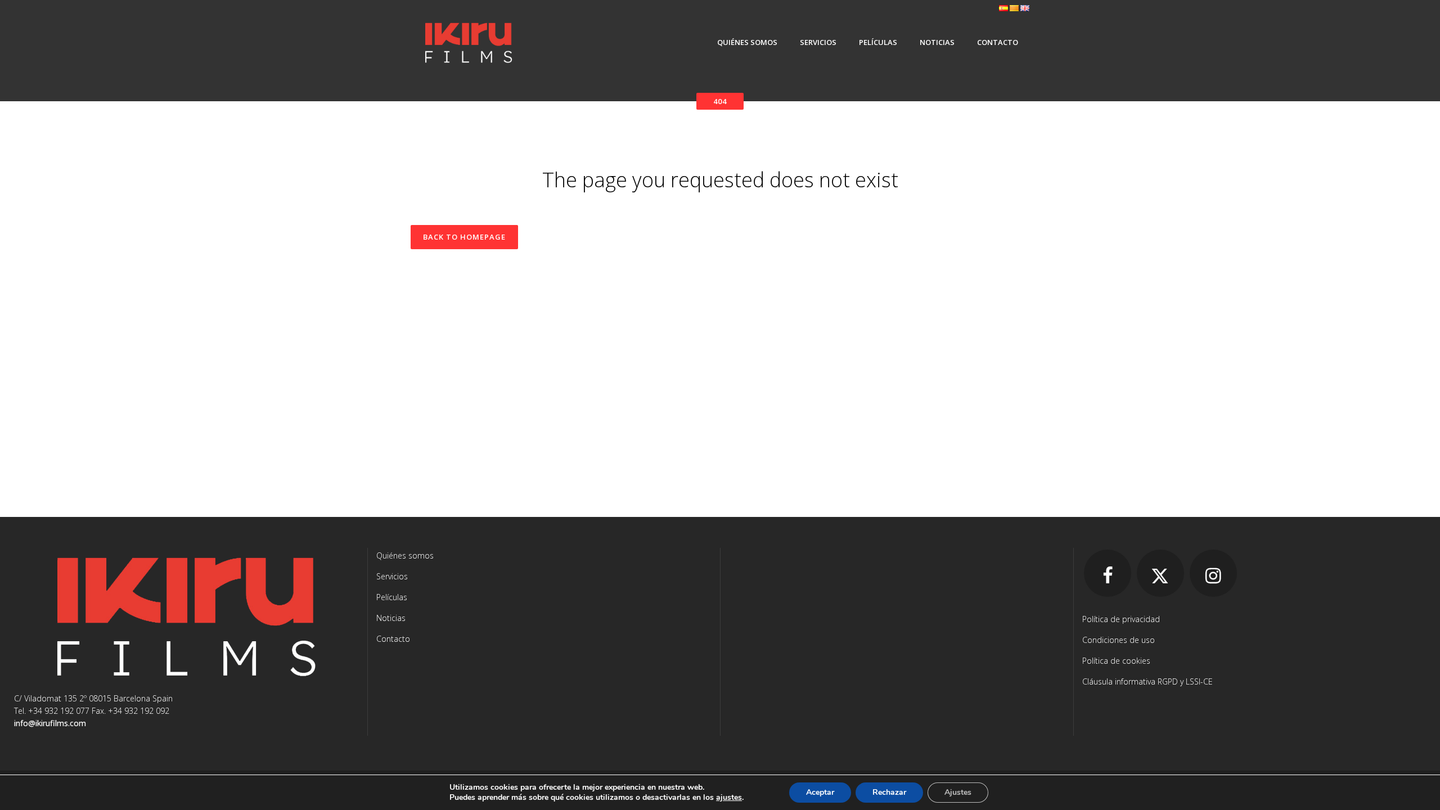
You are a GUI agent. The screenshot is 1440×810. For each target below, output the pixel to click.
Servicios (392, 576)
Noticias (391, 618)
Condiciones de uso (1118, 639)
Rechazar (889, 792)
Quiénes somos (405, 555)
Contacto (393, 638)
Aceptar (820, 792)
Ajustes (957, 792)
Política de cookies (1116, 660)
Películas (391, 597)
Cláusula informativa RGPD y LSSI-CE (1147, 681)
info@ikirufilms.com (50, 723)
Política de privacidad (1121, 619)
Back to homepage (464, 237)
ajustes (729, 798)
